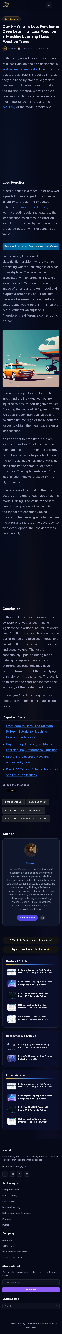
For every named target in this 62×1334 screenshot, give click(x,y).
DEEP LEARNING (13, 802)
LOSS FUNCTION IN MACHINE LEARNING (26, 819)
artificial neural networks (19, 69)
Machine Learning (11, 1207)
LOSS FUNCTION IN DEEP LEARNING (23, 810)
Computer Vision (10, 1189)
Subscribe (31, 1289)
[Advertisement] (31, 143)
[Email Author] (42, 917)
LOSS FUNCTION (38, 802)
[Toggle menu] (57, 5)
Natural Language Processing (17, 1213)
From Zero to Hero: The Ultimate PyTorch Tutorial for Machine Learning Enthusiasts (29, 731)
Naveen (31, 863)
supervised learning (34, 207)
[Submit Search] (57, 1306)
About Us (7, 1240)
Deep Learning (11, 19)
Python (5, 1225)
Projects (6, 1219)
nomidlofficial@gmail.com (19, 1166)
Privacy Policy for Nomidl (15, 1251)
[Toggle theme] (49, 5)
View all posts (27, 917)
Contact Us (8, 1246)
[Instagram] (12, 1174)
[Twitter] (19, 1174)
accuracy (8, 107)
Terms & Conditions (12, 1257)
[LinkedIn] (26, 1174)
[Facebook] (5, 1174)
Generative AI (9, 1201)
